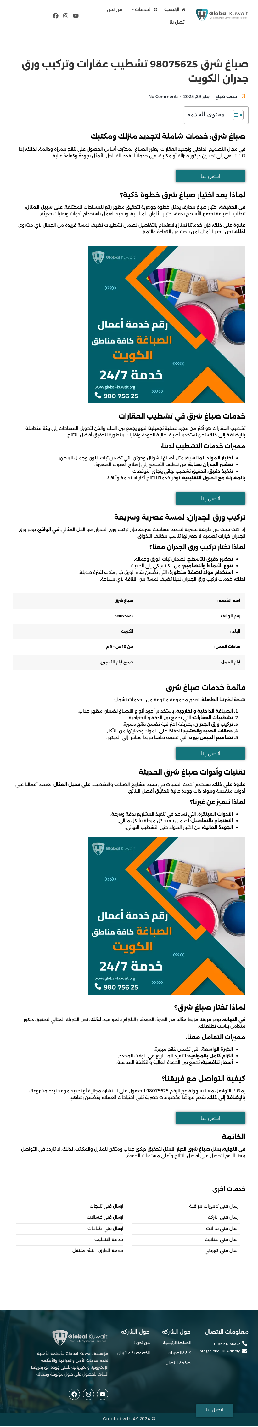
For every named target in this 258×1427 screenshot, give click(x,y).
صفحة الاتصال (178, 1363)
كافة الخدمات (179, 1352)
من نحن (114, 9)
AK (135, 1419)
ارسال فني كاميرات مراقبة (214, 1206)
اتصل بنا (178, 22)
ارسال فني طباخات (105, 1228)
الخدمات (143, 9)
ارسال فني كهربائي (222, 1250)
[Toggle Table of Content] (235, 115)
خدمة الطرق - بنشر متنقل (97, 1250)
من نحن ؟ (142, 1342)
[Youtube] (76, 16)
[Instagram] (66, 16)
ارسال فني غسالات (105, 1217)
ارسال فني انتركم (224, 1217)
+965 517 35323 (227, 1344)
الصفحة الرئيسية (177, 1342)
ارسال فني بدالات (223, 1228)
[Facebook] (55, 16)
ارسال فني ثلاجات (106, 1206)
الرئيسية (171, 9)
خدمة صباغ (226, 96)
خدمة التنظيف (108, 1239)
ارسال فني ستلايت (222, 1239)
